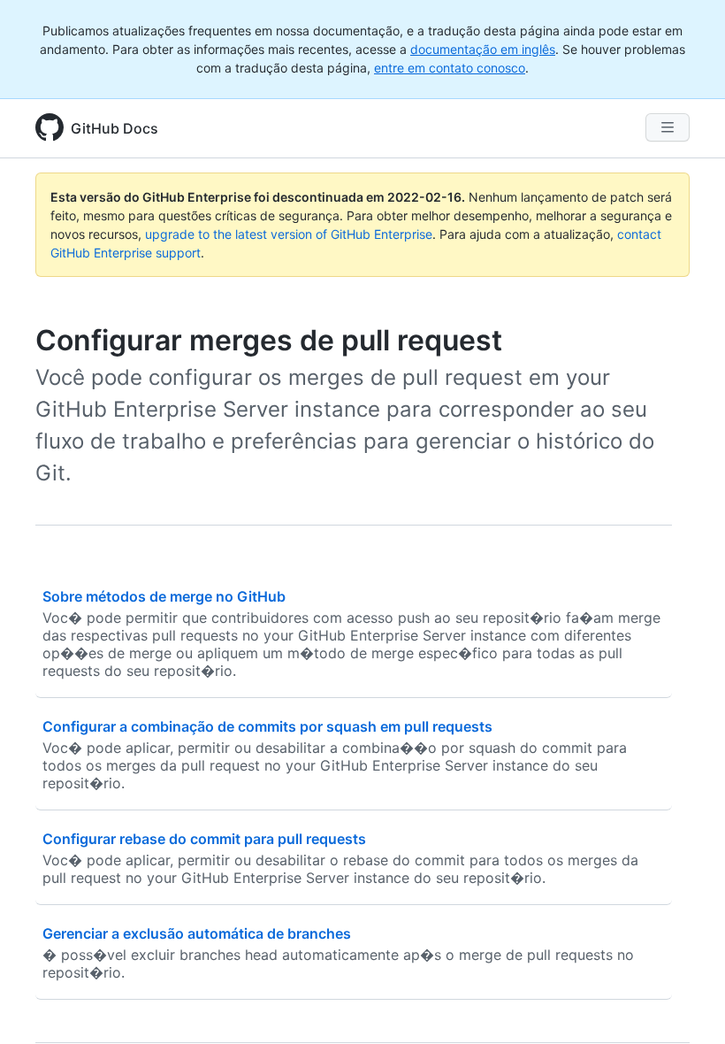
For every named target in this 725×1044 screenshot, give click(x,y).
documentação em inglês (482, 49)
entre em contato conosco (449, 67)
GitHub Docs (114, 128)
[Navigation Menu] (667, 127)
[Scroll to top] (686, 1005)
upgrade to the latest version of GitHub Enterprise (288, 234)
